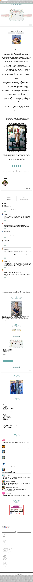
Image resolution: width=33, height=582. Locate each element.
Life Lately (4, 422)
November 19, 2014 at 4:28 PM (7, 270)
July (4, 559)
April (4, 213)
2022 (3, 537)
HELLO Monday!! (5, 555)
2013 (3, 565)
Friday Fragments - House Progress (8, 548)
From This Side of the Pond (7, 427)
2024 (3, 535)
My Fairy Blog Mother (18, 574)
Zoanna (5, 260)
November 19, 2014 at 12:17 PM (7, 261)
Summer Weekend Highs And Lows (8, 428)
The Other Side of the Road (7, 422)
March (4, 562)
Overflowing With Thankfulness (8, 408)
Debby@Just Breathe (7, 231)
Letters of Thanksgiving (6, 547)
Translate (8, 527)
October (4, 556)
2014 (3, 544)
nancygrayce (6, 248)
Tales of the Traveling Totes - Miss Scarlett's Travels (12, 487)
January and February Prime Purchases (10, 481)
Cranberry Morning (7, 240)
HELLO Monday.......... (8, 440)
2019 (3, 539)
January (4, 564)
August (4, 558)
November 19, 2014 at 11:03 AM (7, 249)
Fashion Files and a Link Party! (7, 417)
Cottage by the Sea (6, 413)
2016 (3, 542)
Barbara (5, 269)
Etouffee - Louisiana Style (9, 446)
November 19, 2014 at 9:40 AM (7, 241)
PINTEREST (21, 4)
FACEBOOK (16, 4)
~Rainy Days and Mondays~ (7, 414)
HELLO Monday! (5, 550)
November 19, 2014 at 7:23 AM (7, 214)
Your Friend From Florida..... (7, 411)
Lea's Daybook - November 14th (7, 551)
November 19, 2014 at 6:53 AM (7, 206)
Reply (5, 220)
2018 (3, 540)
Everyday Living (5, 419)
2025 (3, 534)
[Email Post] (4, 163)
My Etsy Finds (7, 463)
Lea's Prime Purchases (8, 469)
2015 (3, 543)
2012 (3, 566)
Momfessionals (5, 405)
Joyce (5, 205)
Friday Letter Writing (8, 493)
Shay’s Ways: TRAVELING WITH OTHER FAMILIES (10, 403)
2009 (3, 568)
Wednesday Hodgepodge (6, 546)
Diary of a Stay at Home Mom (8, 424)
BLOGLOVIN (12, 4)
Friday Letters (5, 554)
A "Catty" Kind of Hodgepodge (9, 475)
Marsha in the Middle (6, 416)
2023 (3, 536)
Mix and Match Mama (6, 403)
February (4, 563)
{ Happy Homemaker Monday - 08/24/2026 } (10, 425)
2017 (3, 541)
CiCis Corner (16, 573)
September (5, 557)
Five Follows (5, 406)
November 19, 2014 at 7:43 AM (7, 223)
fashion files (5, 409)
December (5, 545)
